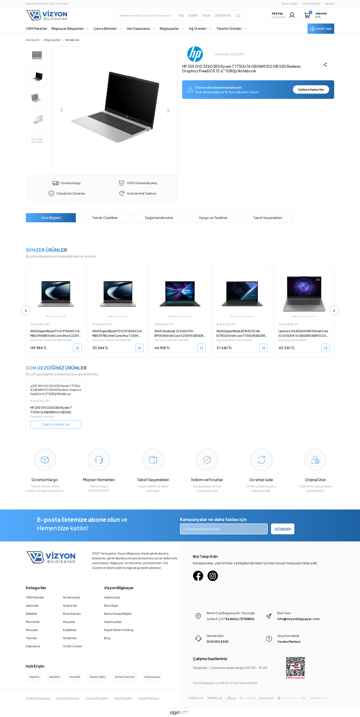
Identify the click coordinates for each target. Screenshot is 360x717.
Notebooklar (71, 597)
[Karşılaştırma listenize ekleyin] (82, 278)
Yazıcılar (31, 638)
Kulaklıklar (70, 630)
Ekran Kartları (72, 613)
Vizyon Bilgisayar (119, 587)
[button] (316, 15)
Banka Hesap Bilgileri (118, 613)
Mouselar (32, 630)
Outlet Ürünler (72, 646)
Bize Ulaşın (111, 605)
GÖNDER (283, 529)
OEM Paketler (35, 597)
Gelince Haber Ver (311, 89)
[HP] (195, 53)
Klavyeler (69, 622)
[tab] (51, 217)
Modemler (70, 638)
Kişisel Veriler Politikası (119, 630)
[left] (26, 310)
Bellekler (31, 613)
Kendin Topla (324, 28)
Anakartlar (70, 605)
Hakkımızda (112, 597)
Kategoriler (36, 587)
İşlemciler (32, 605)
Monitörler (33, 622)
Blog (107, 638)
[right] (334, 310)
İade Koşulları (113, 622)
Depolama (33, 646)
